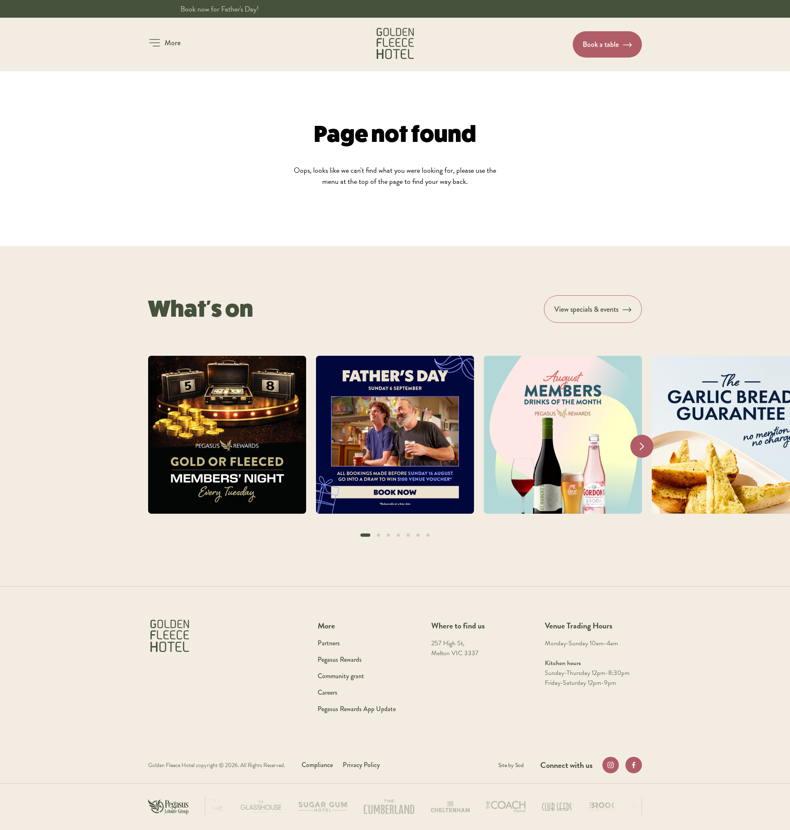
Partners (329, 643)
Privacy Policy (361, 765)
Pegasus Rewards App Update (357, 709)
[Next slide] (641, 446)
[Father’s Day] (395, 435)
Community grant (341, 676)
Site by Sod (511, 765)
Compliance (317, 765)
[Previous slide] (148, 446)
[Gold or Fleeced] (227, 435)
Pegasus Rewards (340, 659)
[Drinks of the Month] (563, 435)
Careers (327, 692)
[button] (164, 42)
